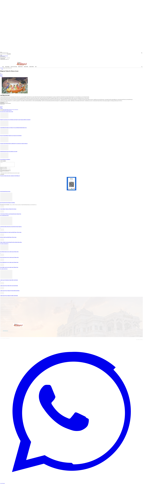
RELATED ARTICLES (3, 111)
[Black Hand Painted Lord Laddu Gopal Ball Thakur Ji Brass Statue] (2, 230)
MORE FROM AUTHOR (9, 111)
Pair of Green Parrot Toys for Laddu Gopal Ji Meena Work (9, 257)
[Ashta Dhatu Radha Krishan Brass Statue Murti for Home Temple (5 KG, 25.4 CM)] (6, 225)
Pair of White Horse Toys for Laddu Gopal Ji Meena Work (9, 262)
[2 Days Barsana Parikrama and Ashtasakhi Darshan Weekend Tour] (2, 212)
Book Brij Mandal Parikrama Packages (5, 191)
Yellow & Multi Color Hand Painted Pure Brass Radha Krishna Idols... (11, 242)
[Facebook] (138, 60)
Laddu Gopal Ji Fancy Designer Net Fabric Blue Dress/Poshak (9, 290)
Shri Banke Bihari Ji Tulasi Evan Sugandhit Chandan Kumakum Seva (8, 305)
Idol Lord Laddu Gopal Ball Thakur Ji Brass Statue (8, 237)
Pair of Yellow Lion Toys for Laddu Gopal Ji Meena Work (9, 267)
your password (9, 54)
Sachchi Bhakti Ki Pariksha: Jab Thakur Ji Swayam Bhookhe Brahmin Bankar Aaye (13, 127)
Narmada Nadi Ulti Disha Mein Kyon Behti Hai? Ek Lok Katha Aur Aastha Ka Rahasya (14, 143)
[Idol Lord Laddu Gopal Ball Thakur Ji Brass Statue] (2, 235)
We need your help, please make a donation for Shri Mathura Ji (10, 175)
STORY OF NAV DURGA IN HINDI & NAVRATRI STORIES (9, 314)
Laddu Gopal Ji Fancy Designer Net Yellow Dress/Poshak (9, 295)
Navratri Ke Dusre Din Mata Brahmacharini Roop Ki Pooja (7, 320)
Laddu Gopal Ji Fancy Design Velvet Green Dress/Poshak (9, 285)
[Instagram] (139, 60)
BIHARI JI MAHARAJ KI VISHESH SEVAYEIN (7, 299)
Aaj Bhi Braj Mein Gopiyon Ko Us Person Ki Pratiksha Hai (11, 109)
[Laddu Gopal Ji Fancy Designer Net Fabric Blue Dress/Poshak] (2, 289)
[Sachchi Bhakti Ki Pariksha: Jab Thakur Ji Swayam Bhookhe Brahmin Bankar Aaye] (4, 126)
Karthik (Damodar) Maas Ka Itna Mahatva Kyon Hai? (8, 151)
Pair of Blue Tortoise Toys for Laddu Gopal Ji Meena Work (9, 251)
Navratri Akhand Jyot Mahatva (5, 159)
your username (9, 53)
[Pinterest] (140, 60)
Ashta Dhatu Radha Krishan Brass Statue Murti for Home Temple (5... (11, 226)
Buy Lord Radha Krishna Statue (4, 215)
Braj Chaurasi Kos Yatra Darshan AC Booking (7, 202)
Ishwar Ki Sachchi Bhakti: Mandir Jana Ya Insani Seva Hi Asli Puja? (11, 135)
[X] (141, 60)
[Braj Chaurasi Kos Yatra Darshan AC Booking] (6, 201)
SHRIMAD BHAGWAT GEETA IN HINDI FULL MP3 (7, 306)
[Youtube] (142, 60)
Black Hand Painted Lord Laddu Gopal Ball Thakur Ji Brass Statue (10, 232)
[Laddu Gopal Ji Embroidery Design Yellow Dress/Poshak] (6, 278)
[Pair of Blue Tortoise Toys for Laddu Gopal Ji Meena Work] (4, 250)
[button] (142, 67)
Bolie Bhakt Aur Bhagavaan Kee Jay (7, 110)
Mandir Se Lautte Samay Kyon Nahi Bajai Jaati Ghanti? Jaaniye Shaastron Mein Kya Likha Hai (15, 119)
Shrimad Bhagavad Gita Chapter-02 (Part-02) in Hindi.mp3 (7, 310)
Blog (2, 69)
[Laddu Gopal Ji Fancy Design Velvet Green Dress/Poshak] (2, 284)
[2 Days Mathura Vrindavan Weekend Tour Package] (2, 207)
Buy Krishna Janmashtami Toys (4, 243)
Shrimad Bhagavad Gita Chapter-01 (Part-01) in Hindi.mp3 (7, 308)
